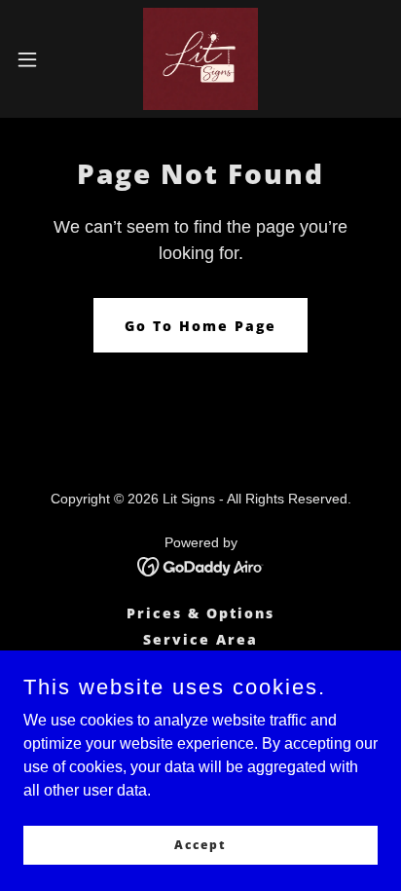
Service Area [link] (200, 639)
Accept (200, 844)
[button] (36, 59)
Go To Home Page (200, 325)
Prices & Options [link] (200, 613)
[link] (200, 59)
